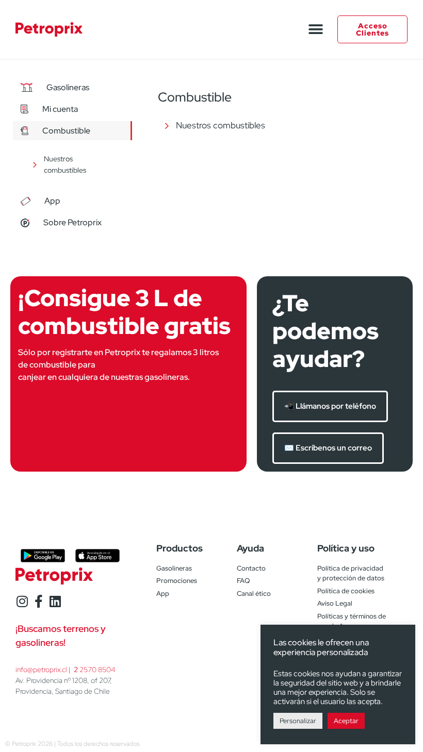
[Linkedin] (54, 601)
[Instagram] (21, 601)
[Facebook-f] (38, 601)
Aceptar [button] (346, 720)
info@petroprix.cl (41, 669)
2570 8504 (94, 669)
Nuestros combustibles (65, 164)
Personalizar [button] (298, 720)
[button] (315, 29)
